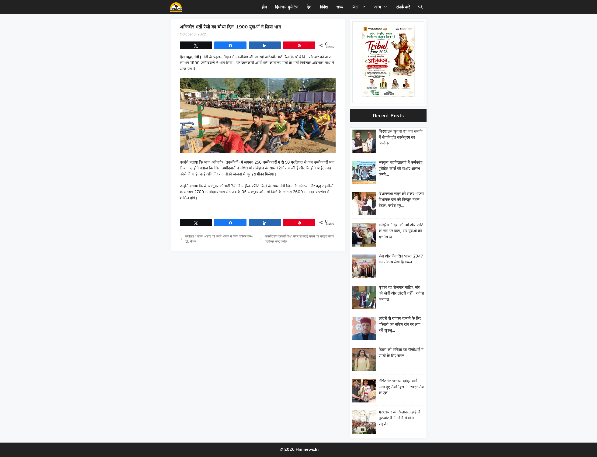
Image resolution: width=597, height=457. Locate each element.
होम (264, 7)
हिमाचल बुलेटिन (286, 7)
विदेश (324, 7)
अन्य (377, 7)
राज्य (339, 7)
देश (309, 7)
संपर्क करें (403, 7)
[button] (420, 7)
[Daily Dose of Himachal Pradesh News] (176, 7)
